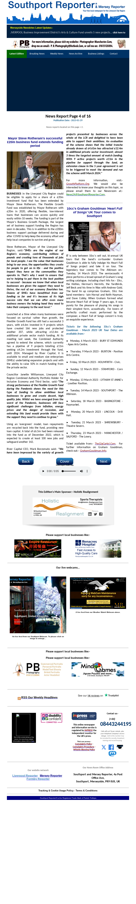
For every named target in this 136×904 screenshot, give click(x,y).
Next (103, 461)
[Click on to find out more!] (97, 557)
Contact (114, 53)
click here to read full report (74, 32)
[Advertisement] (68, 84)
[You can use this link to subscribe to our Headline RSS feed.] (19, 697)
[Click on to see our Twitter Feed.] (103, 749)
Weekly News (56, 53)
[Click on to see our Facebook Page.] (111, 749)
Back (26, 461)
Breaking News (37, 53)
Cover (64, 461)
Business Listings (96, 53)
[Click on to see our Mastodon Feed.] (112, 755)
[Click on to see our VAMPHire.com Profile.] (120, 749)
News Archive (75, 53)
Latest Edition (17, 53)
